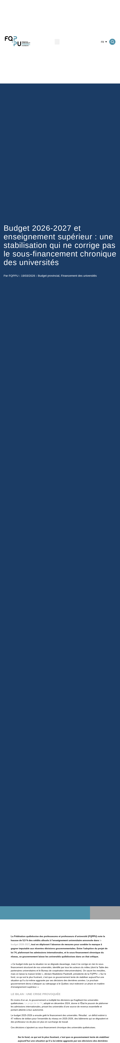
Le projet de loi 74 (33, 1003)
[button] (57, 42)
